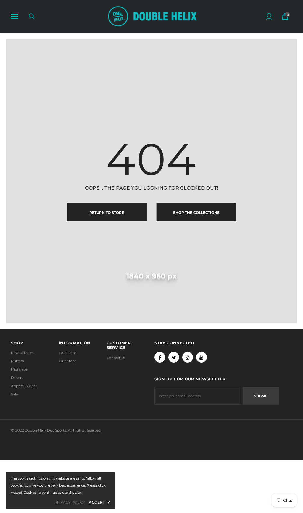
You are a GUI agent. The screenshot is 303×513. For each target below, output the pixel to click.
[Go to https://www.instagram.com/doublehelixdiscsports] (187, 357)
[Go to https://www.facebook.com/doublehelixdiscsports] (159, 357)
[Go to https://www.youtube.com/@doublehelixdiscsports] (201, 357)
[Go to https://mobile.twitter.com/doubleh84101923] (173, 357)
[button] (14, 16)
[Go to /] (152, 16)
